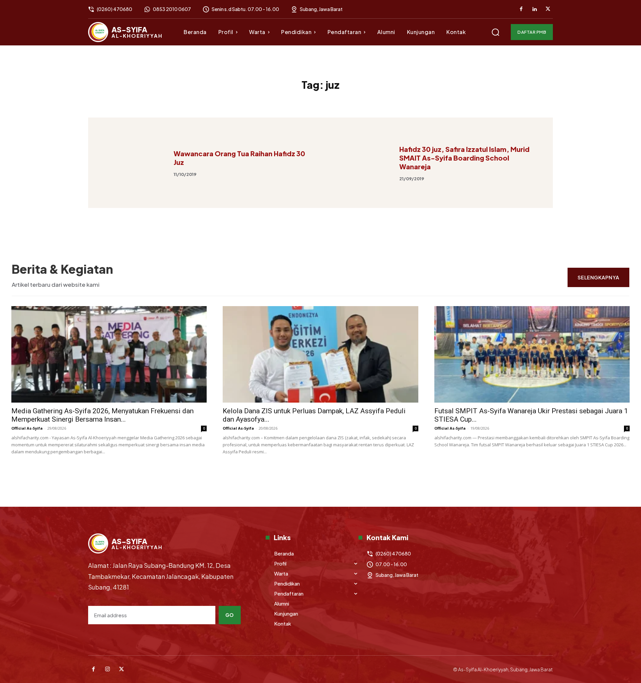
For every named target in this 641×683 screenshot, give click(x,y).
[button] (495, 32)
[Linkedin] (534, 9)
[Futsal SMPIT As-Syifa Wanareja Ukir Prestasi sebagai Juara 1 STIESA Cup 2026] (532, 354)
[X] (548, 9)
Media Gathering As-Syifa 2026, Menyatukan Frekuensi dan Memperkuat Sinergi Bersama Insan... (102, 415)
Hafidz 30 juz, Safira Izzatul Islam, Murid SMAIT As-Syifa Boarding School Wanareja (464, 158)
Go (229, 615)
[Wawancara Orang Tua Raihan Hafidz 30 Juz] (133, 163)
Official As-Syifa (27, 428)
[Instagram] (107, 669)
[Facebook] (521, 9)
